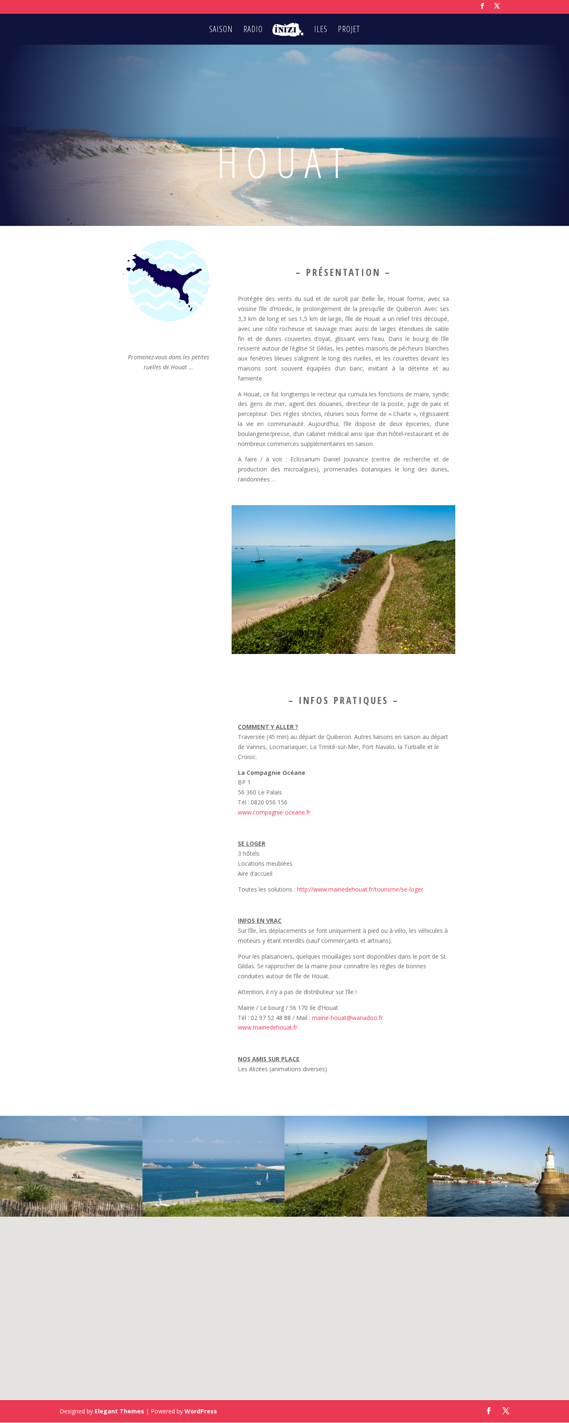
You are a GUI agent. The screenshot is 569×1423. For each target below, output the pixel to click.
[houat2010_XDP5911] (355, 1214)
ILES (320, 30)
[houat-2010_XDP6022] (213, 1214)
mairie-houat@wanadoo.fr (347, 1018)
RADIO (253, 30)
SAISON (221, 30)
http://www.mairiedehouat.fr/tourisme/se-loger (360, 889)
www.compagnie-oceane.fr (274, 812)
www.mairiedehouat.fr (267, 1027)
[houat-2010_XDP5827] (71, 1214)
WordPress (201, 1411)
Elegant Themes (119, 1411)
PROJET (349, 30)
